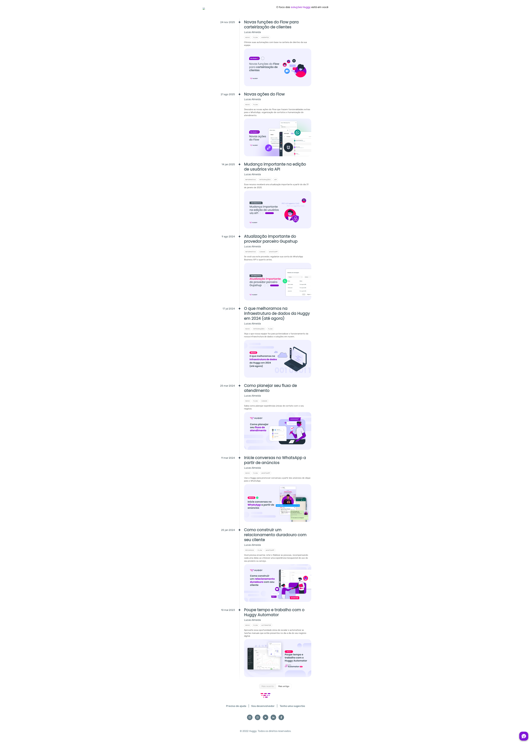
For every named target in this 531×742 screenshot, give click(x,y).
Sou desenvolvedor (263, 706)
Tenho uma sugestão (292, 706)
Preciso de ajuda (236, 706)
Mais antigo (283, 686)
